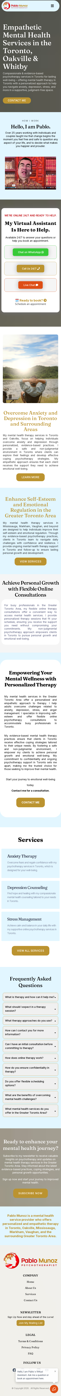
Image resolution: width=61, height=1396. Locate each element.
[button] (52, 6)
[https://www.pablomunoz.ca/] (15, 6)
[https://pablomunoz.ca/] (30, 1261)
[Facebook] (14, 1370)
